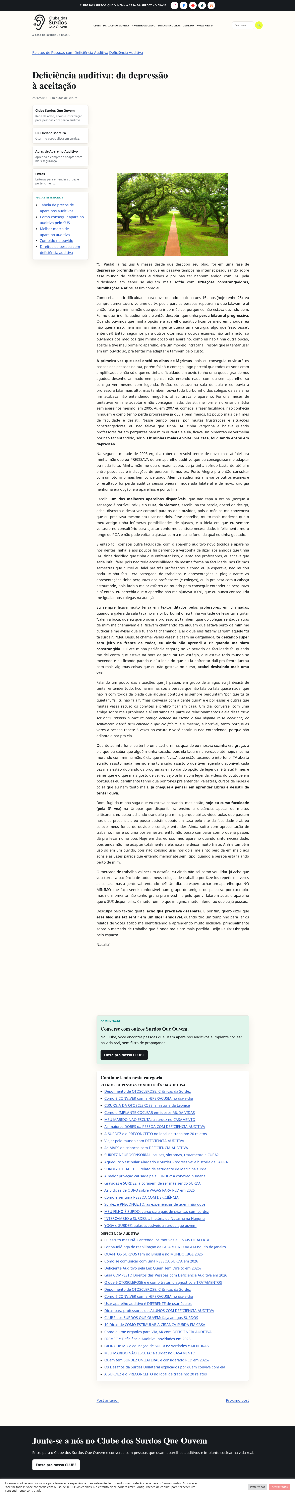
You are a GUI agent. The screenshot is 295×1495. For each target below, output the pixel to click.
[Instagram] (174, 5)
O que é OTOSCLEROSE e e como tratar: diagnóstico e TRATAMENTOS (163, 1282)
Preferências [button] (257, 1487)
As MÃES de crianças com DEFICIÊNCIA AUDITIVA (146, 1147)
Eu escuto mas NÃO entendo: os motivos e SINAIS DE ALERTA (156, 1239)
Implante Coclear (169, 25)
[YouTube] (193, 5)
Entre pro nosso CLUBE (124, 1054)
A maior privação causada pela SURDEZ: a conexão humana (154, 1176)
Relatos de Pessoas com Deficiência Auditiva (70, 52)
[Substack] (211, 5)
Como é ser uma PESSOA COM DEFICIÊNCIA (141, 1197)
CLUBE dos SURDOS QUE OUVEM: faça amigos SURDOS (151, 1317)
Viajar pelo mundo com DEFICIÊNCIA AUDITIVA (144, 1140)
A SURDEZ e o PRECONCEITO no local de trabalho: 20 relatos (155, 1133)
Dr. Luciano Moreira (116, 25)
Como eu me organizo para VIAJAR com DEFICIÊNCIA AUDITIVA (158, 1331)
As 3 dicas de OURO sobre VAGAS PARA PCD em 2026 (149, 1190)
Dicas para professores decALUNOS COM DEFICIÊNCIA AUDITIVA (159, 1310)
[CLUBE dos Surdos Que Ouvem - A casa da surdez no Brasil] (53, 22)
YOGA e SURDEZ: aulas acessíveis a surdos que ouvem (150, 1225)
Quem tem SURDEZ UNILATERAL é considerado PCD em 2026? (156, 1360)
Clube (97, 25)
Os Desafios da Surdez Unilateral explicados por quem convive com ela (164, 1367)
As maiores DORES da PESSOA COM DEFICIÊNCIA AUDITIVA (154, 1126)
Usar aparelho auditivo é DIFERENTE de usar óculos (148, 1303)
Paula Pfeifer (204, 25)
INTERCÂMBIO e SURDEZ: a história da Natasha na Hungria (154, 1218)
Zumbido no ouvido (56, 240)
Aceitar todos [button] (280, 1487)
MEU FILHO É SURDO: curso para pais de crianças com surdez (156, 1211)
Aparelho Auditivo (144, 25)
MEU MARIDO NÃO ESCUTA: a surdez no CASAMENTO (149, 1119)
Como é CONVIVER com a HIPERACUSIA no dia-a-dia (148, 1098)
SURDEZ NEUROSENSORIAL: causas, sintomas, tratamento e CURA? (161, 1154)
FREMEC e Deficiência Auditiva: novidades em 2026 (147, 1338)
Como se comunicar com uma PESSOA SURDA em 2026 (151, 1261)
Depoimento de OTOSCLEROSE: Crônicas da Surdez (147, 1091)
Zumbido (188, 25)
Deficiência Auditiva (126, 52)
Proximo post (237, 1400)
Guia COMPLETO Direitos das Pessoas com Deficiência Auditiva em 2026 (165, 1275)
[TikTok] (202, 5)
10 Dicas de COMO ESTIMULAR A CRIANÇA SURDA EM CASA (154, 1324)
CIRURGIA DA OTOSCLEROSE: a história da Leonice (147, 1105)
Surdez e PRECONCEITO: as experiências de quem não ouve (154, 1204)
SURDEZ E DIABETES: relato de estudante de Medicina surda (155, 1169)
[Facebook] (183, 5)
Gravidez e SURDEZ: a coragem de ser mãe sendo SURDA (152, 1183)
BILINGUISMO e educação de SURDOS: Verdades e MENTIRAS (156, 1345)
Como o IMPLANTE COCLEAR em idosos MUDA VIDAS (149, 1112)
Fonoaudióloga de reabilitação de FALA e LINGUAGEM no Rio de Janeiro (165, 1246)
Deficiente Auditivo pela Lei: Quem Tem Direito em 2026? (152, 1268)
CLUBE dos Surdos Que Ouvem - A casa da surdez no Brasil (123, 5)
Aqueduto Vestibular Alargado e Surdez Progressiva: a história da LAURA (166, 1162)
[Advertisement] (173, 137)
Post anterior (108, 1400)
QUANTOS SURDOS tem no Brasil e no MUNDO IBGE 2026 (153, 1254)
